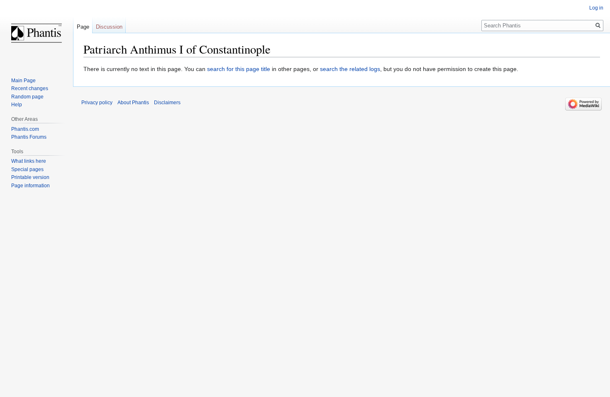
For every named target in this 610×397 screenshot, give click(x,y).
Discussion (109, 27)
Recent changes (29, 88)
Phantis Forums (28, 137)
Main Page (23, 80)
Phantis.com (25, 129)
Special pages (27, 169)
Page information (30, 186)
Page (83, 27)
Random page (27, 97)
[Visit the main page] (36, 33)
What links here (28, 161)
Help (16, 105)
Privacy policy (96, 102)
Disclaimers (167, 102)
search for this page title (238, 69)
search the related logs (350, 69)
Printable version (30, 177)
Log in (596, 8)
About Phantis (133, 102)
